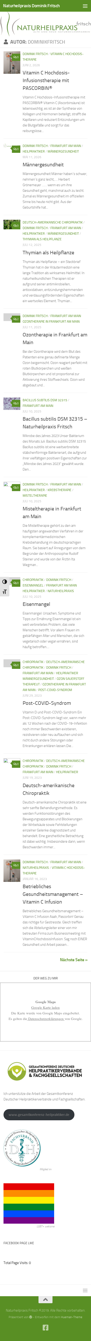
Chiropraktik (33, 580)
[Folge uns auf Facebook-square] (45, 1327)
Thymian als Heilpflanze (42, 239)
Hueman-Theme (71, 1317)
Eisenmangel (36, 604)
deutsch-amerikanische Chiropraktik (53, 222)
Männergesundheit (63, 152)
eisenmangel (33, 585)
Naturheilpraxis (61, 591)
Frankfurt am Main (65, 146)
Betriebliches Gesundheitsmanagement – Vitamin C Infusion (53, 894)
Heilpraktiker (34, 152)
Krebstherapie (59, 490)
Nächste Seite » (74, 959)
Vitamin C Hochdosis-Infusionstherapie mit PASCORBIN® (46, 80)
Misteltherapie (35, 496)
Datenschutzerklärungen (46, 1018)
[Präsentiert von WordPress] (30, 1317)
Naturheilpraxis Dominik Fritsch (31, 5)
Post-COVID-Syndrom (55, 690)
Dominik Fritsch (35, 54)
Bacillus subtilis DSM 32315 (45, 400)
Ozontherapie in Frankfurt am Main (51, 322)
